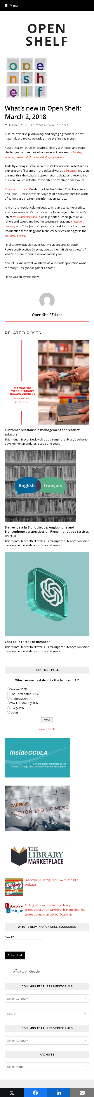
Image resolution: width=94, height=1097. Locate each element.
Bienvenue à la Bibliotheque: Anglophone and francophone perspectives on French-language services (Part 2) (47, 531)
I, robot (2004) (19, 699)
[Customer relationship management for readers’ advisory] (47, 382)
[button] (11, 5)
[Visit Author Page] (47, 300)
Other (14, 713)
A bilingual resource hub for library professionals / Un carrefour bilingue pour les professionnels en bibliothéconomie (54, 909)
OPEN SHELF (47, 34)
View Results (47, 729)
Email (9, 937)
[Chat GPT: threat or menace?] (47, 594)
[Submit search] (85, 1014)
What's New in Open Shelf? (52, 125)
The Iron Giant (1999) (24, 703)
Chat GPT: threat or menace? (27, 642)
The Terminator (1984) (24, 694)
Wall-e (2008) (18, 689)
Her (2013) (17, 708)
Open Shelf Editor (47, 314)
